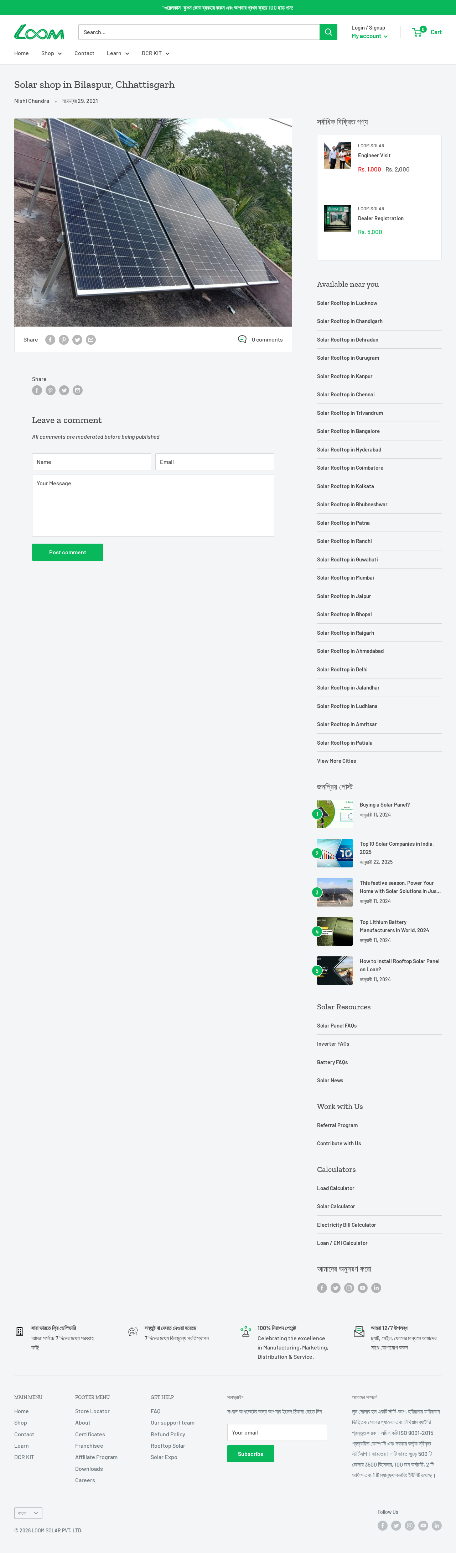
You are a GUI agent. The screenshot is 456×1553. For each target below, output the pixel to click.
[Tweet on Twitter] (77, 339)
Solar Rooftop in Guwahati (347, 559)
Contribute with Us (339, 1143)
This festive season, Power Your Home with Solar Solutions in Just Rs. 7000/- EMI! (399, 887)
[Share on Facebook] (50, 339)
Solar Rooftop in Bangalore (348, 431)
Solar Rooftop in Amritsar (347, 724)
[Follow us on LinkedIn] (376, 1287)
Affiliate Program (96, 1456)
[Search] (328, 32)
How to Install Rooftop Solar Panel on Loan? (400, 965)
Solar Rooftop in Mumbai (345, 577)
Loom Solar (371, 145)
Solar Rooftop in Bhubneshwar (352, 504)
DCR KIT (152, 52)
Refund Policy (168, 1434)
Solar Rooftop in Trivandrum (350, 413)
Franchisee (89, 1445)
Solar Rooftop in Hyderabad (349, 449)
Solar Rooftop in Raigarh (345, 632)
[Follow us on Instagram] (349, 1287)
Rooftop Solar (168, 1445)
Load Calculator (335, 1188)
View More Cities (336, 760)
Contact (84, 52)
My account (367, 35)
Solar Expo (164, 1456)
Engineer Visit (374, 155)
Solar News (330, 1080)
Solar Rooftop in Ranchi (344, 541)
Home (21, 52)
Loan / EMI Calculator (342, 1243)
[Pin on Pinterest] (64, 339)
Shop (47, 52)
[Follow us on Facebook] (322, 1287)
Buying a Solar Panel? (385, 804)
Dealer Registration (381, 218)
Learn (114, 52)
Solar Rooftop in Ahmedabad (350, 651)
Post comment (67, 552)
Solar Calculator (336, 1206)
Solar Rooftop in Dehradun (347, 339)
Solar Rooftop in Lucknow (347, 303)
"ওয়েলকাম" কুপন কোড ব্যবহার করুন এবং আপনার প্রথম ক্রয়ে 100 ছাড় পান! (228, 7)
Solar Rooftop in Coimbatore (350, 467)
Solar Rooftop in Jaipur (344, 596)
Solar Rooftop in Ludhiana (347, 706)
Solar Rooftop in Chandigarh (350, 321)
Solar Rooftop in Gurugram (348, 357)
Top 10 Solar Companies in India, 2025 (397, 847)
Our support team (173, 1422)
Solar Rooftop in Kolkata (345, 486)
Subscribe (251, 1453)
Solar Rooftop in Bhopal (344, 614)
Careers (85, 1480)
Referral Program (337, 1125)
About (82, 1422)
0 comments (267, 339)
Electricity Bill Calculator (346, 1224)
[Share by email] (91, 339)
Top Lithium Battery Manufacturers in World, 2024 (394, 926)
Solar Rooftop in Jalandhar (348, 687)
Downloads (89, 1468)
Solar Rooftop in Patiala (345, 742)
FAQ (155, 1410)
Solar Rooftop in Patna (343, 522)
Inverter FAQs (333, 1043)
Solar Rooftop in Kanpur (345, 376)
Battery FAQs (332, 1062)
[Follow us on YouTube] (363, 1287)
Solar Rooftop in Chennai (346, 394)
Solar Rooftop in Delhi (342, 669)
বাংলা (22, 1513)
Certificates (90, 1434)
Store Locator (92, 1410)
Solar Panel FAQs (337, 1025)
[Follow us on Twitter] (336, 1287)
